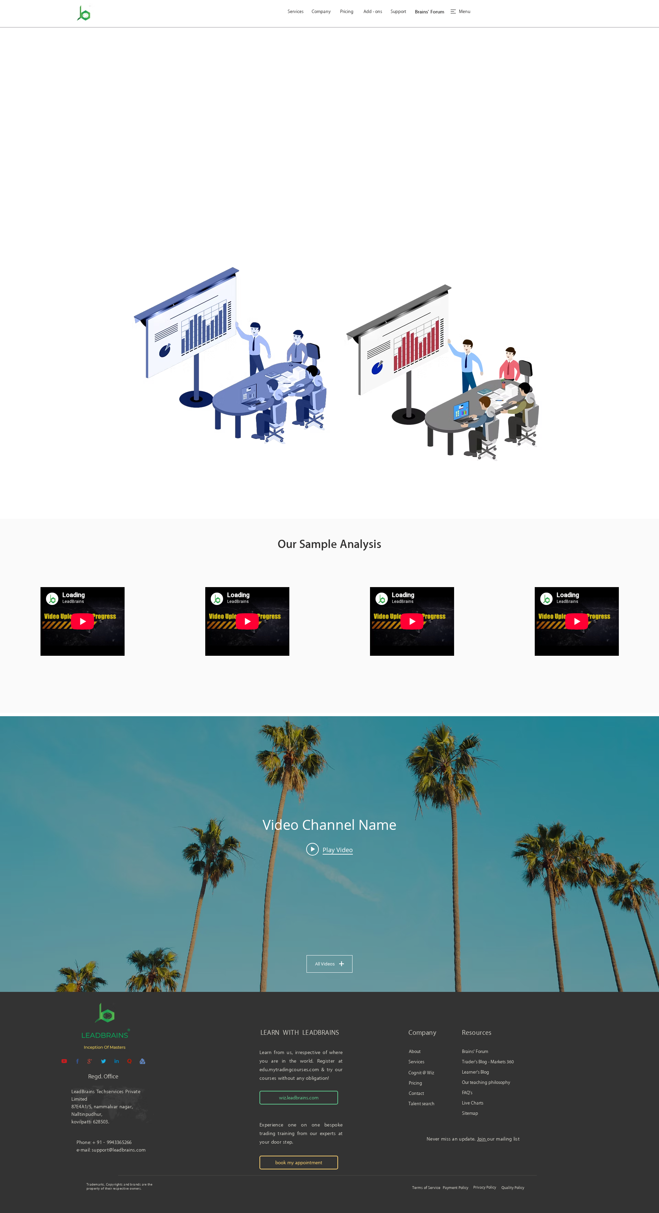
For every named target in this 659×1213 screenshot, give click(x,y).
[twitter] (103, 1061)
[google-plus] (90, 1061)
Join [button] (482, 1139)
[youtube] (64, 1061)
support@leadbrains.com (119, 1150)
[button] (464, 12)
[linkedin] (116, 1061)
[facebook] (77, 1061)
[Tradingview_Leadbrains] (142, 1061)
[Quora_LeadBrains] (129, 1061)
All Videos (325, 964)
